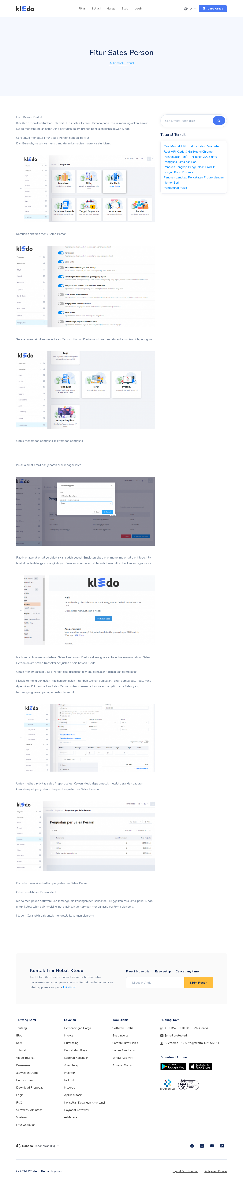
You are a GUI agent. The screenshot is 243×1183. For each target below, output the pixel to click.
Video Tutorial (25, 1058)
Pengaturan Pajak (175, 188)
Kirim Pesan (198, 983)
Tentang (21, 1028)
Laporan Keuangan (76, 1058)
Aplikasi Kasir (73, 1095)
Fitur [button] (81, 8)
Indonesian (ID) (45, 1146)
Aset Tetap (71, 1065)
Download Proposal (29, 1088)
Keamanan (23, 1065)
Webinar (21, 1117)
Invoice (68, 1035)
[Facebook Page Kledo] (192, 1146)
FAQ (19, 1103)
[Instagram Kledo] (202, 1146)
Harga (111, 8)
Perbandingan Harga (77, 1028)
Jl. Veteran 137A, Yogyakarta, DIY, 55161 (192, 1043)
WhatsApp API (122, 1058)
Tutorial (21, 1050)
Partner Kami (24, 1080)
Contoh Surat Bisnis (125, 1043)
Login (139, 8)
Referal (69, 1080)
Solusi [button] (96, 8)
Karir (19, 1043)
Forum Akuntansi (123, 1050)
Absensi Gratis (122, 1065)
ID (191, 9)
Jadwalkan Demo (27, 1073)
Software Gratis (122, 1028)
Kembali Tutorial (123, 63)
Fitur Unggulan (25, 1125)
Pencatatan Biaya (75, 1050)
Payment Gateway (76, 1110)
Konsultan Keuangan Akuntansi (84, 1103)
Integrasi (70, 1088)
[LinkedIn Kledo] (222, 1146)
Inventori (70, 1073)
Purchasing (71, 1043)
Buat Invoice (120, 1035)
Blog (125, 8)
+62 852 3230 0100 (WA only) (186, 1028)
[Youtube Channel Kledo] (212, 1146)
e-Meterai (70, 1117)
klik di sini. (69, 987)
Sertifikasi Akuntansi (29, 1110)
